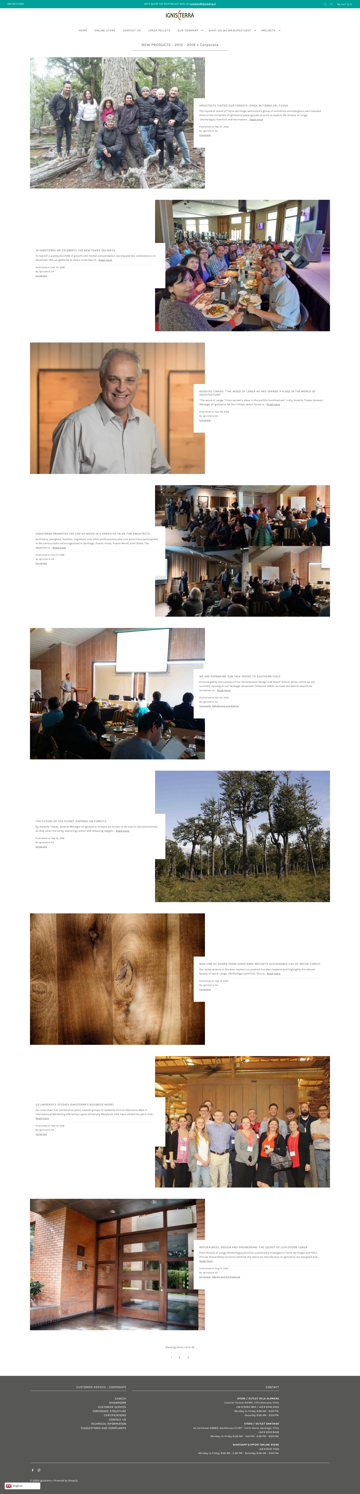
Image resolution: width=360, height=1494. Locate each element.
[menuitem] (83, 30)
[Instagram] (39, 1471)
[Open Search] (325, 4)
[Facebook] (32, 1471)
